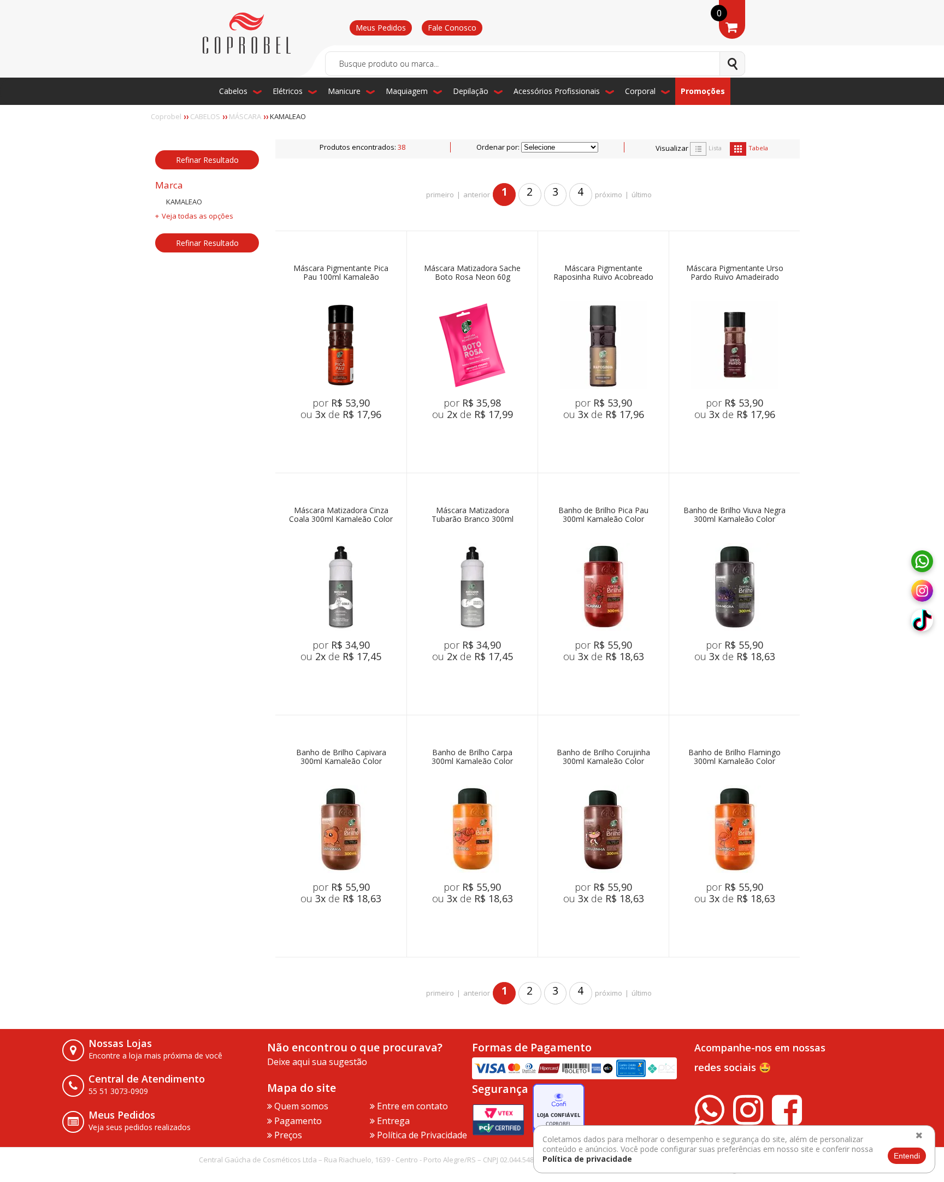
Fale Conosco (452, 27)
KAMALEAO (288, 116)
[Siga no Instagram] (922, 591)
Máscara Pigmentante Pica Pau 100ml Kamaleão (340, 273)
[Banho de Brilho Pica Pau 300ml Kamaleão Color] (603, 587)
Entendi (907, 1155)
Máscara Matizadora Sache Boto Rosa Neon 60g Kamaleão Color (472, 273)
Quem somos (300, 1106)
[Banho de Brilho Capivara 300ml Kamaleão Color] (341, 829)
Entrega (392, 1121)
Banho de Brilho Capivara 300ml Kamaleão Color (341, 757)
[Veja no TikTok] (922, 620)
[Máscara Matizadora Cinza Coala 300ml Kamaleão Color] (341, 587)
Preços (287, 1135)
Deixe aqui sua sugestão (317, 1062)
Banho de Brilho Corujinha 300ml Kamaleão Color (603, 757)
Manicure (344, 91)
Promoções (703, 91)
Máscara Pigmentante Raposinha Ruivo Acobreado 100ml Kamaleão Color (603, 273)
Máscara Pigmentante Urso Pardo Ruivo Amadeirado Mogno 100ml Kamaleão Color (734, 273)
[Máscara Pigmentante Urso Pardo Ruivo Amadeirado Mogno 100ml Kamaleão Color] (734, 345)
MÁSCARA (245, 116)
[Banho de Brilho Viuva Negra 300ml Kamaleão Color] (734, 587)
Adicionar (356, 440)
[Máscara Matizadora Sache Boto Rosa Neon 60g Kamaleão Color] (472, 345)
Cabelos (233, 91)
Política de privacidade (587, 1159)
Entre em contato (411, 1106)
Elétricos (288, 91)
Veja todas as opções (197, 216)
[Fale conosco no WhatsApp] (922, 561)
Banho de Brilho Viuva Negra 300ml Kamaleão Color (734, 515)
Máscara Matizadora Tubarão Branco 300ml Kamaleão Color (473, 515)
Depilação (470, 91)
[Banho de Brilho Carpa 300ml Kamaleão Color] (472, 829)
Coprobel (166, 116)
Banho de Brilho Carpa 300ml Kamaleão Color (472, 757)
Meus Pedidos (381, 27)
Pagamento (297, 1121)
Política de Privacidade (421, 1135)
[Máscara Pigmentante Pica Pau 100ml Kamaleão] (341, 345)
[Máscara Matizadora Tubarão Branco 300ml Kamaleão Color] (472, 587)
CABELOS (205, 116)
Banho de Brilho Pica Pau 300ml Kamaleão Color (603, 515)
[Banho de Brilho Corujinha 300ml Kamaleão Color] (603, 829)
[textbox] (535, 63)
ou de (340, 414)
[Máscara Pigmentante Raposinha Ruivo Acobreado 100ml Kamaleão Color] (603, 345)
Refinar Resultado (207, 160)
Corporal (640, 91)
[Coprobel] (247, 33)
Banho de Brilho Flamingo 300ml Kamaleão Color (734, 757)
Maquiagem (407, 91)
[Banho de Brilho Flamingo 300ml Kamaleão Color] (734, 829)
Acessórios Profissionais (557, 91)
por (341, 403)
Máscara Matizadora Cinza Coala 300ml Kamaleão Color (341, 515)
